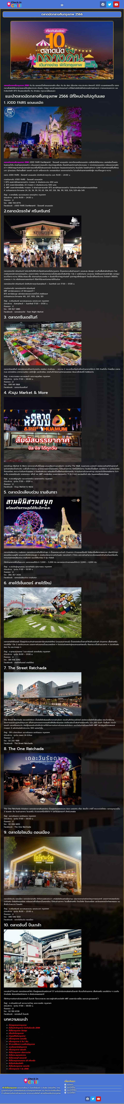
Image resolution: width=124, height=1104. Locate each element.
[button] (62, 5)
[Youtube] (116, 4)
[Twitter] (110, 4)
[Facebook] (103, 4)
